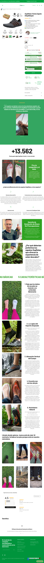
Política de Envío (20, 544)
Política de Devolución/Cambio (21, 542)
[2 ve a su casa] (7, 36)
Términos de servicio (21, 547)
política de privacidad (21, 546)
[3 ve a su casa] (10, 36)
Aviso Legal (19, 549)
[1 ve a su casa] (3, 36)
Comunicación (32, 544)
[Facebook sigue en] (2, 555)
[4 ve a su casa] (13, 36)
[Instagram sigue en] (4, 555)
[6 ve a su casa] (20, 36)
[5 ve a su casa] (17, 36)
